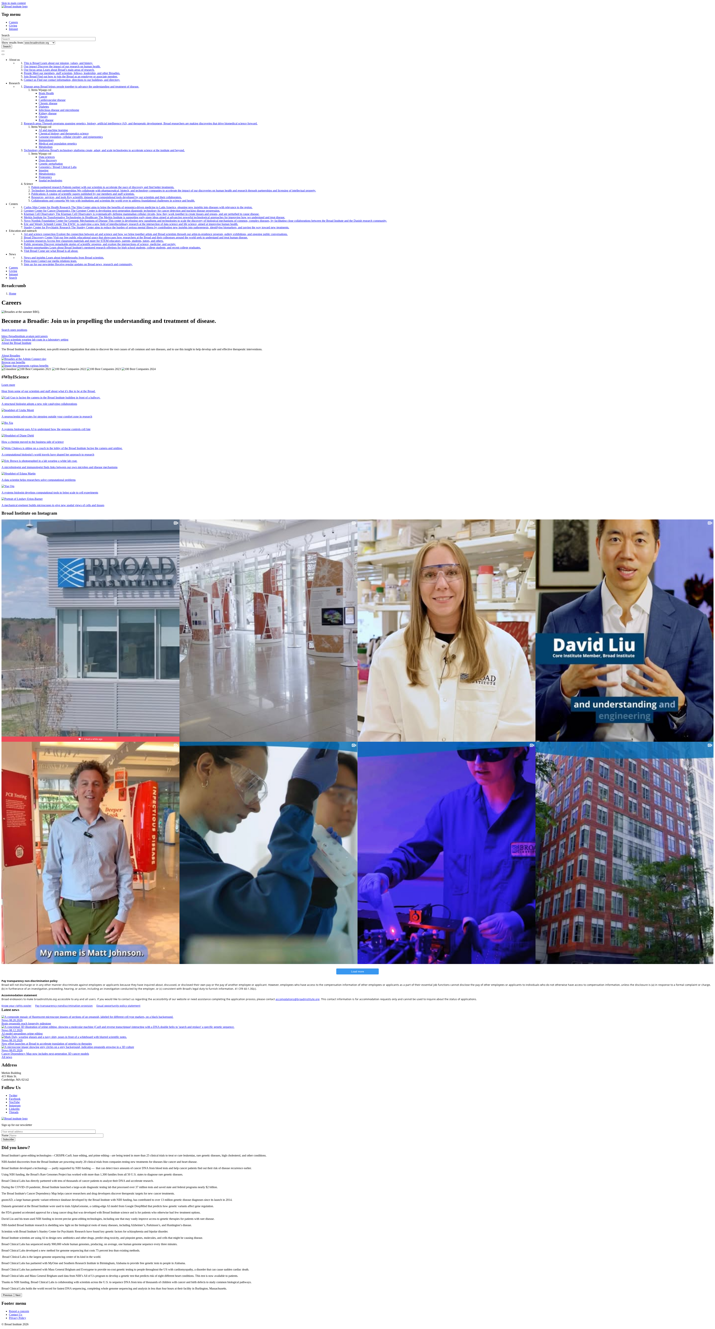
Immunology (46, 140)
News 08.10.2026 (12, 1040)
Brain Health (46, 93)
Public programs (100, 244)
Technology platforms (104, 150)
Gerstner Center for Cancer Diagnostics (122, 210)
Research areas (141, 123)
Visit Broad (51, 250)
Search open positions (14, 329)
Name (5, 1135)
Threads (13, 1112)
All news (6, 1057)
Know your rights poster (16, 1005)
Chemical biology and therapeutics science (64, 133)
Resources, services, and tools (106, 197)
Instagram (14, 1105)
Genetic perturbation (51, 163)
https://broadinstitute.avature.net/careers (24, 336)
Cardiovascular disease (52, 100)
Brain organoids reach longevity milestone (26, 1023)
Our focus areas (59, 69)
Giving (13, 25)
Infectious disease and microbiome (59, 110)
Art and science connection (156, 234)
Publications (83, 193)
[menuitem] (361, 70)
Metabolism (46, 146)
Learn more (8, 384)
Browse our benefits (13, 362)
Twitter (13, 1095)
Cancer (43, 96)
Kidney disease (48, 113)
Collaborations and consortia (113, 200)
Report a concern (19, 1311)
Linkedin (14, 1108)
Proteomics (45, 177)
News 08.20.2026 (12, 1020)
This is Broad (58, 63)
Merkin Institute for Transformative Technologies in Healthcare (154, 217)
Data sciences (47, 157)
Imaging (43, 170)
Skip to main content (13, 3)
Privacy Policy (17, 1317)
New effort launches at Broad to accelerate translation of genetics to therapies (46, 1043)
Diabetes (44, 106)
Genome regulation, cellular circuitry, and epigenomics (71, 136)
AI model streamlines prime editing (22, 1033)
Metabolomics (47, 173)
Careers (13, 22)
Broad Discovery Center (136, 237)
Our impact (62, 66)
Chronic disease (48, 103)
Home (12, 293)
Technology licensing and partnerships (173, 190)
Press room (50, 261)
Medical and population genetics (58, 143)
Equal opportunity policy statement (118, 1005)
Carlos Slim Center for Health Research (138, 207)
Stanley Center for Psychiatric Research (156, 227)
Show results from (12, 42)
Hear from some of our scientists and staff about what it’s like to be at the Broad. (48, 391)
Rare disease (46, 120)
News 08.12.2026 (12, 1030)
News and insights (64, 257)
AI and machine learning (53, 130)
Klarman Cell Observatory (141, 214)
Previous (7, 1295)
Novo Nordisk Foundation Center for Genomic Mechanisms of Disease (205, 220)
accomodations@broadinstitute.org (298, 999)
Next (17, 1295)
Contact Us (15, 1314)
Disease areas (81, 86)
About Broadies (10, 355)
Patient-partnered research (102, 187)
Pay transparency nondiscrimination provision (64, 1005)
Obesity (43, 116)
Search (13, 277)
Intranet (13, 29)
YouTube (14, 1102)
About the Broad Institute (16, 343)
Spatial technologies (50, 180)
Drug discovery (48, 160)
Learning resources (94, 240)
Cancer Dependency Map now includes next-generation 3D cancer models (45, 1053)
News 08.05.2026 (12, 1050)
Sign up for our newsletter (78, 264)
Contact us (72, 79)
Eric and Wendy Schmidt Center (131, 224)
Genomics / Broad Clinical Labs (58, 167)
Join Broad (71, 76)
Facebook (14, 1098)
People (72, 73)
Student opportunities (112, 247)
